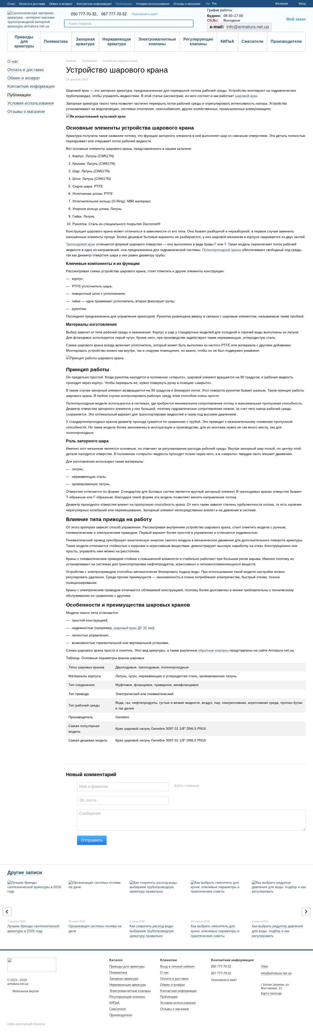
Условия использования (152, 4)
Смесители (252, 41)
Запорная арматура (85, 41)
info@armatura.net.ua (247, 26)
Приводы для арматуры (24, 41)
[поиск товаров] (189, 23)
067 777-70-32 (114, 14)
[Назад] (7, 911)
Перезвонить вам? (144, 14)
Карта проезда (271, 993)
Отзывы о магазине (187, 4)
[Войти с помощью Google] (212, 786)
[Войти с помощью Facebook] (204, 786)
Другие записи (24, 872)
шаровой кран (246, 96)
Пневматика (56, 41)
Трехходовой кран (80, 244)
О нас (11, 4)
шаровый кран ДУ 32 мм (133, 628)
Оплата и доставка (32, 4)
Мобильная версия (25, 991)
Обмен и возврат (61, 4)
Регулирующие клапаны (198, 41)
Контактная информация (94, 4)
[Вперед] (306, 911)
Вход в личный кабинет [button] (177, 966)
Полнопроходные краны (221, 250)
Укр (207, 3)
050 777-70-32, (84, 14)
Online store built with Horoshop (26, 1024)
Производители (286, 41)
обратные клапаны (213, 650)
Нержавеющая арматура (116, 41)
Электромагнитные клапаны (157, 41)
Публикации (123, 4)
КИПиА (227, 41)
